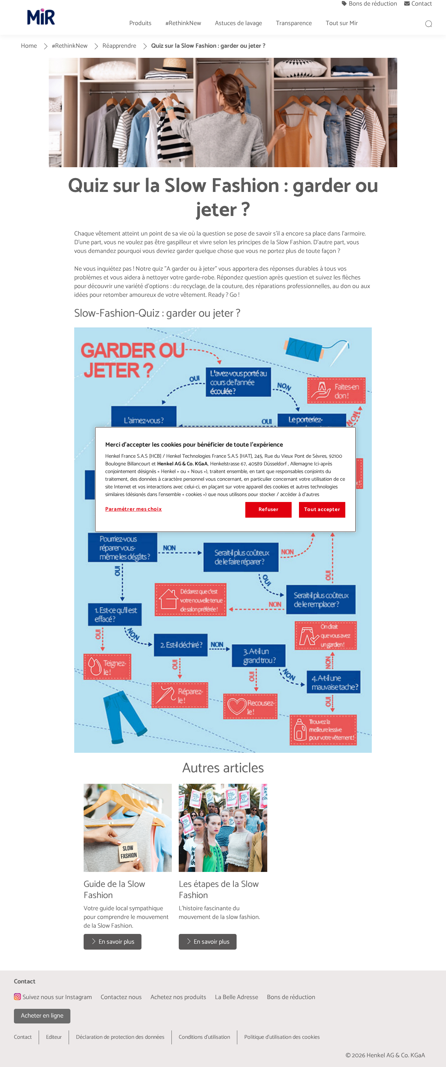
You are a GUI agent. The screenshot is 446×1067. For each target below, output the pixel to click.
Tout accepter (322, 509)
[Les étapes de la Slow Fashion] (223, 870)
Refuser (268, 509)
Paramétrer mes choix (133, 509)
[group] (223, 870)
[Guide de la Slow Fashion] (128, 870)
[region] (225, 479)
